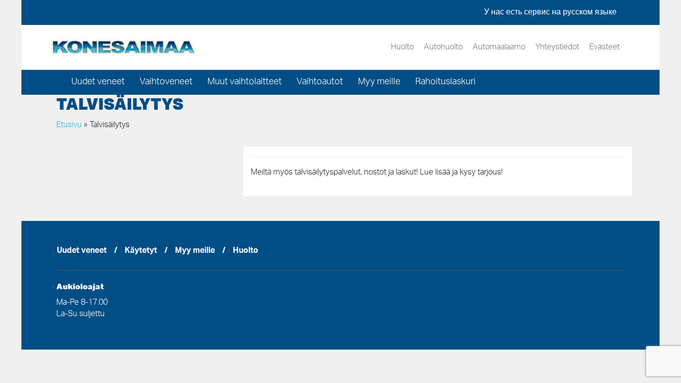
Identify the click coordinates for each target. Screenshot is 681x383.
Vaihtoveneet (166, 82)
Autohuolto (443, 47)
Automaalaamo (499, 47)
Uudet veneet (98, 82)
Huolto (402, 47)
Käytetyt (141, 251)
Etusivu (69, 125)
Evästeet (604, 47)
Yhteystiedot (557, 47)
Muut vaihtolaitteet (244, 82)
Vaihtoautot (320, 82)
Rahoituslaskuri (445, 82)
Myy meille (379, 82)
